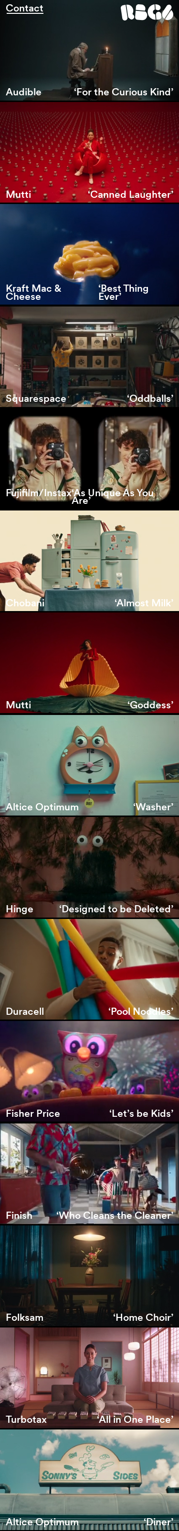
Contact (24, 8)
